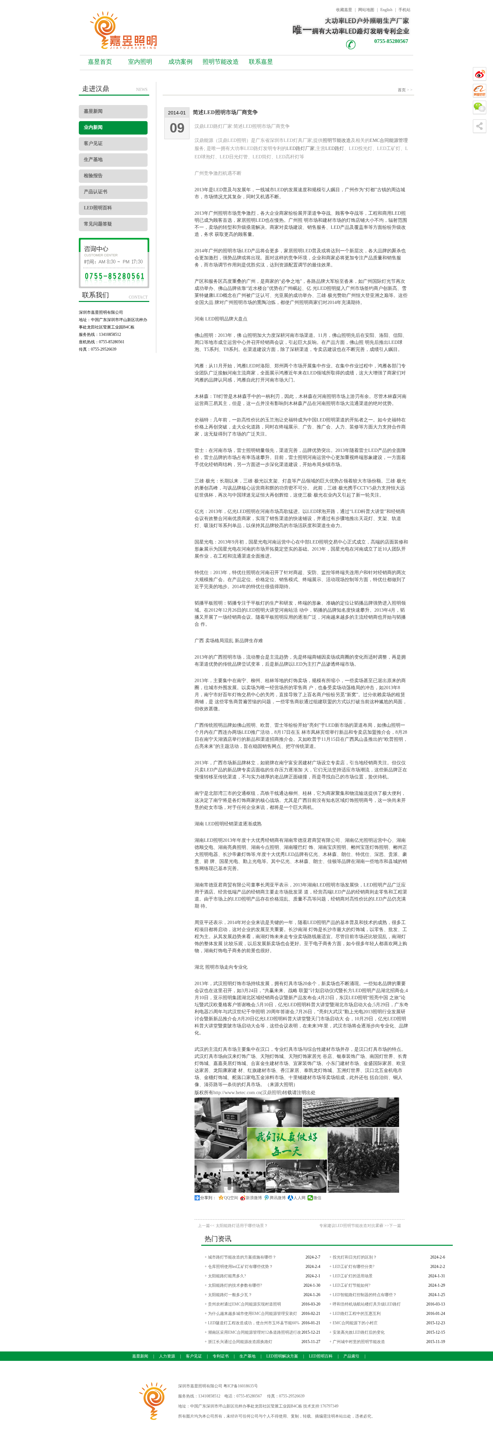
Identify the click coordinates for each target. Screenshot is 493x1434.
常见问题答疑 (98, 223)
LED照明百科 (98, 207)
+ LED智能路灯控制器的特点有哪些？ (363, 1294)
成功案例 (180, 61)
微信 (317, 1197)
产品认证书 (95, 191)
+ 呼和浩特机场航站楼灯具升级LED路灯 (365, 1304)
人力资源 (167, 1356)
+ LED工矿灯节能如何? (349, 1285)
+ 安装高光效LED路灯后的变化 (357, 1332)
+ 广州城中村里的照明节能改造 (357, 1341)
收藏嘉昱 (344, 9)
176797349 (329, 1406)
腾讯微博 (278, 1197)
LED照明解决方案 (282, 1356)
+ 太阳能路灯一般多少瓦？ (228, 1294)
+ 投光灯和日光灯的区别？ (353, 1257)
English (386, 9)
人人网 (299, 1197)
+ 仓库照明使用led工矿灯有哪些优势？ (239, 1266)
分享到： (208, 1197)
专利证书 (221, 1356)
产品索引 (351, 1356)
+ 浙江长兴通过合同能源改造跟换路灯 (238, 1341)
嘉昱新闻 (93, 111)
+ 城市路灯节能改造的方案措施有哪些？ (240, 1257)
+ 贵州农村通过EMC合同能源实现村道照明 (243, 1304)
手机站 (404, 9)
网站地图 (366, 9)
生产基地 (93, 159)
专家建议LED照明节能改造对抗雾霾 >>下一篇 (360, 1225)
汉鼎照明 (271, 1092)
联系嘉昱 (261, 61)
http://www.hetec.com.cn (237, 1092)
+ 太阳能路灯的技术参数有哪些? (233, 1285)
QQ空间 (231, 1197)
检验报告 (93, 175)
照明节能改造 (221, 61)
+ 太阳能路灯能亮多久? (225, 1276)
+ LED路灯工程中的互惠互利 (355, 1313)
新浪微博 (254, 1197)
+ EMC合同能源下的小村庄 (353, 1323)
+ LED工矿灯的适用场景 (351, 1276)
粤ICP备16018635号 (240, 1386)
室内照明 (140, 61)
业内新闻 (93, 127)
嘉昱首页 (100, 61)
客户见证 (93, 143)
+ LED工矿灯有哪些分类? (351, 1266)
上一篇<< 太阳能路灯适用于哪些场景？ (233, 1225)
